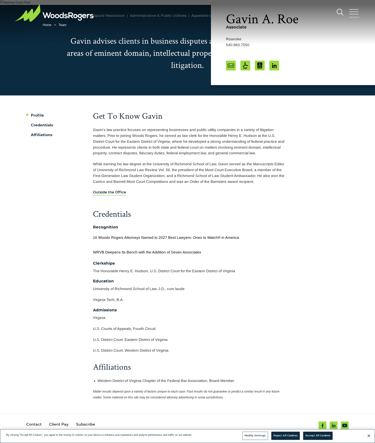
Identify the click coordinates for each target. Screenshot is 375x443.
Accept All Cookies (317, 435)
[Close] (368, 435)
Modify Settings (255, 435)
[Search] (340, 12)
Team (62, 25)
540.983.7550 (237, 45)
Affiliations (41, 135)
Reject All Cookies (285, 435)
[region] (187, 436)
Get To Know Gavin (127, 115)
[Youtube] (345, 425)
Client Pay (59, 424)
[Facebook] (322, 425)
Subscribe (85, 424)
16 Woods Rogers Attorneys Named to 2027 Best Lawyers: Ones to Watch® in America (166, 237)
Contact (34, 424)
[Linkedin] (334, 425)
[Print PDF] (245, 65)
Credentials (42, 125)
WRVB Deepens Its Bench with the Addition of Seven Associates (147, 252)
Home (47, 25)
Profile (37, 115)
